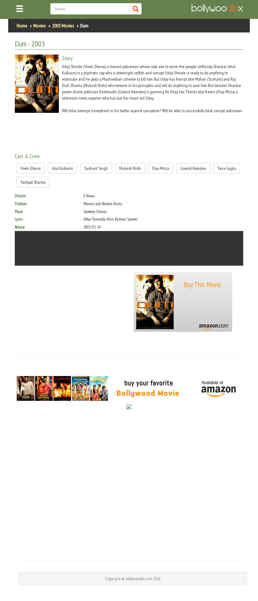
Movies (39, 25)
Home (22, 25)
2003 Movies (63, 25)
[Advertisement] (129, 130)
